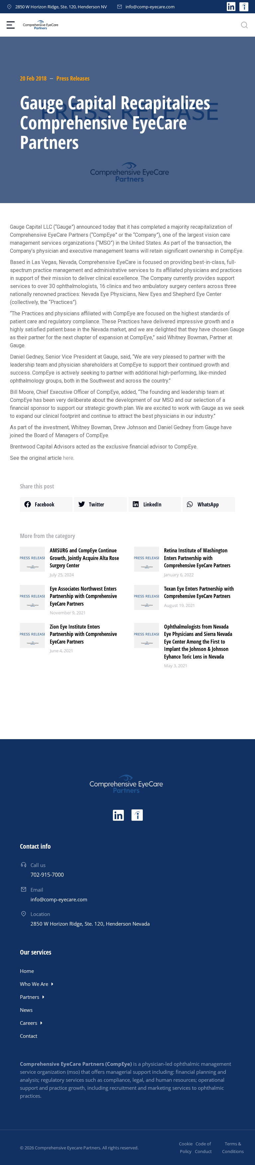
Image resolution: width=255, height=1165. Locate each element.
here (68, 458)
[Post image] (32, 559)
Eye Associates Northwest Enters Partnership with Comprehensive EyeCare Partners (83, 596)
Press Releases (73, 78)
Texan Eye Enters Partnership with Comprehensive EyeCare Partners (199, 592)
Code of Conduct (203, 1147)
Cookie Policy (186, 1147)
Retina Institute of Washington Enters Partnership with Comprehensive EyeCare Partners (197, 558)
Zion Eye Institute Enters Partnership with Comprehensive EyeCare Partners (83, 634)
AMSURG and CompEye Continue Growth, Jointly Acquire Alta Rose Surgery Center (84, 558)
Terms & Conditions (233, 1147)
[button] (46, 504)
